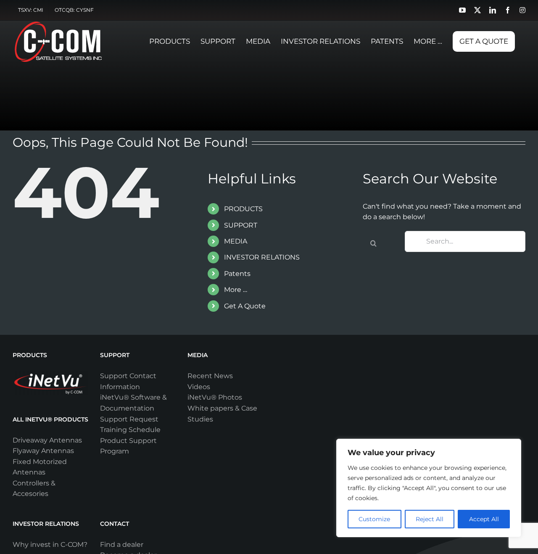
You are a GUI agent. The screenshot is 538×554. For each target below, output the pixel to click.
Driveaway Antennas (47, 440)
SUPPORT (240, 225)
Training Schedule (130, 430)
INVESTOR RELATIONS (262, 257)
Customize (374, 519)
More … (235, 290)
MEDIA (235, 241)
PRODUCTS (243, 209)
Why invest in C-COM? (50, 545)
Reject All (429, 519)
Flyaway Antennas (43, 451)
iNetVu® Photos (214, 397)
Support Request (129, 419)
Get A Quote (245, 306)
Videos (198, 387)
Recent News (210, 376)
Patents (237, 274)
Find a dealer (121, 545)
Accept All (484, 519)
